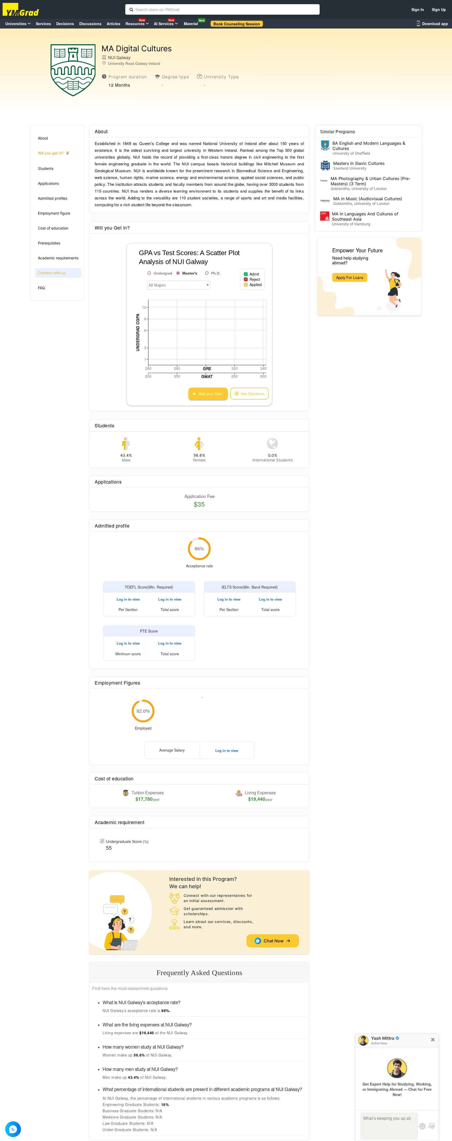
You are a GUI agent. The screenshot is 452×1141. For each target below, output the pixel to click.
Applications (48, 183)
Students (45, 168)
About (43, 138)
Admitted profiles (52, 198)
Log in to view (128, 599)
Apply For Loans (349, 277)
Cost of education (53, 228)
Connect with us (51, 273)
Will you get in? (51, 153)
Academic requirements (58, 258)
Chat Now (275, 940)
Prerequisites (49, 243)
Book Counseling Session (236, 23)
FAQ (41, 288)
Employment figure (54, 213)
